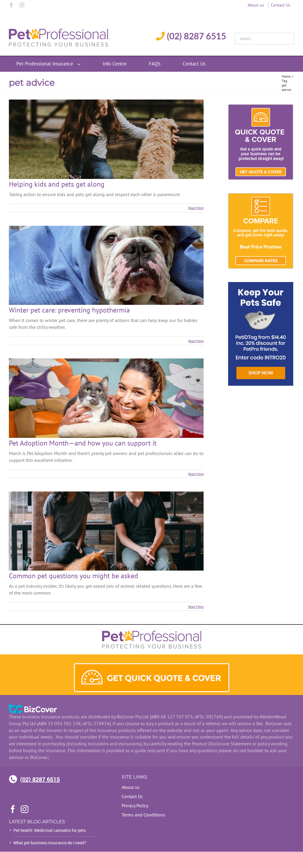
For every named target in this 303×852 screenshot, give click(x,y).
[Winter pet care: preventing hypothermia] (106, 265)
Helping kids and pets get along (56, 184)
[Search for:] (264, 37)
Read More (196, 208)
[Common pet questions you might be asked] (106, 531)
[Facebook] (11, 5)
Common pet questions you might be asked (73, 575)
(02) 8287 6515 (40, 779)
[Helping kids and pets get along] (106, 139)
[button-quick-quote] (151, 667)
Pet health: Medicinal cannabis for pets (49, 830)
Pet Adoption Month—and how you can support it (83, 443)
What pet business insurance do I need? (49, 842)
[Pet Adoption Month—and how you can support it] (106, 398)
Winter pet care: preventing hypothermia (69, 310)
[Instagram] (22, 5)
